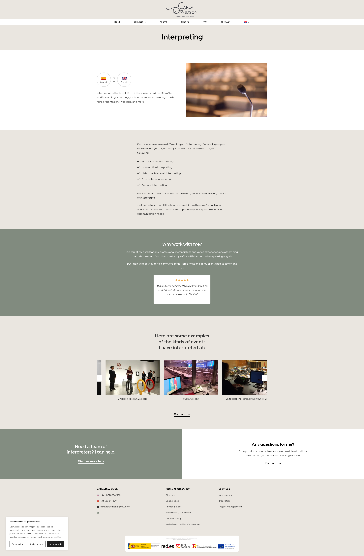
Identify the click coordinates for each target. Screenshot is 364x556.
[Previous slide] (99, 378)
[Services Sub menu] (145, 22)
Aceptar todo (55, 544)
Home (117, 22)
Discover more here (91, 461)
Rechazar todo (36, 544)
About (163, 22)
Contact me (182, 414)
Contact (226, 22)
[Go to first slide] (264, 378)
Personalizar (17, 544)
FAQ (205, 22)
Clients (185, 22)
